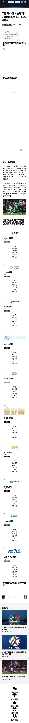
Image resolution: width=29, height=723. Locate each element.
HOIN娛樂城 (8, 521)
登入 (22, 2)
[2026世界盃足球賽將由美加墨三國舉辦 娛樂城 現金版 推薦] (14, 642)
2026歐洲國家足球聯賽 (7, 25)
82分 (14, 529)
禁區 (20, 150)
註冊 (25, 2)
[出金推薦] (14, 695)
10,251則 (14, 319)
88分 (14, 281)
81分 (14, 426)
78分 (14, 495)
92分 (14, 565)
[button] (25, 5)
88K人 (14, 469)
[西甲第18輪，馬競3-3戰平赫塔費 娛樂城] (14, 667)
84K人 (14, 538)
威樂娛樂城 (8, 307)
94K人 (14, 323)
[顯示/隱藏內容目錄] (16, 32)
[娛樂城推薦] (14, 702)
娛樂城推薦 (14, 706)
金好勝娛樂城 (8, 418)
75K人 (14, 361)
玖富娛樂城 (8, 272)
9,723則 (14, 285)
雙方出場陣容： (9, 38)
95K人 (14, 289)
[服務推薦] (14, 716)
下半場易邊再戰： (9, 36)
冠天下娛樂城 (8, 238)
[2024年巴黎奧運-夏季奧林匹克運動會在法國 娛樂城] (14, 617)
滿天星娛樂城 (8, 379)
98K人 (14, 255)
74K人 (14, 435)
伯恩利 (13, 93)
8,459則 (14, 534)
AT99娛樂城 (8, 344)
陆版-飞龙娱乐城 (10, 557)
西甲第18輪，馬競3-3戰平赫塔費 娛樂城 (13, 677)
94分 (14, 352)
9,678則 (14, 499)
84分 (14, 461)
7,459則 (14, 431)
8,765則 (14, 465)
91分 (14, 246)
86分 (14, 315)
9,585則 (14, 391)
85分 (14, 387)
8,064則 (14, 357)
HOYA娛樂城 (8, 452)
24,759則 (14, 570)
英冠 (4, 49)
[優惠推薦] (14, 709)
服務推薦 (14, 720)
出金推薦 (14, 699)
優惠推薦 (14, 713)
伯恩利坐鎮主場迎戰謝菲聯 (11, 34)
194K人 (14, 574)
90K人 (14, 395)
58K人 (14, 504)
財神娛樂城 (8, 487)
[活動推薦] (14, 688)
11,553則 (14, 250)
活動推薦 (14, 692)
